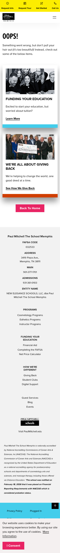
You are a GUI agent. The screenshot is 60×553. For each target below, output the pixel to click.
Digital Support (30, 384)
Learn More (13, 118)
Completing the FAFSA (30, 349)
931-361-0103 (30, 282)
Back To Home (30, 208)
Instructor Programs (30, 324)
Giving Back (30, 375)
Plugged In (36, 510)
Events (30, 406)
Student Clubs (30, 379)
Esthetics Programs (30, 319)
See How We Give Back (20, 188)
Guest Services (30, 397)
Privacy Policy (14, 510)
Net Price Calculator (30, 354)
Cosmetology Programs (30, 315)
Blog (30, 402)
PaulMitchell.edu (33, 431)
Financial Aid (30, 345)
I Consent (13, 545)
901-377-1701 (30, 272)
